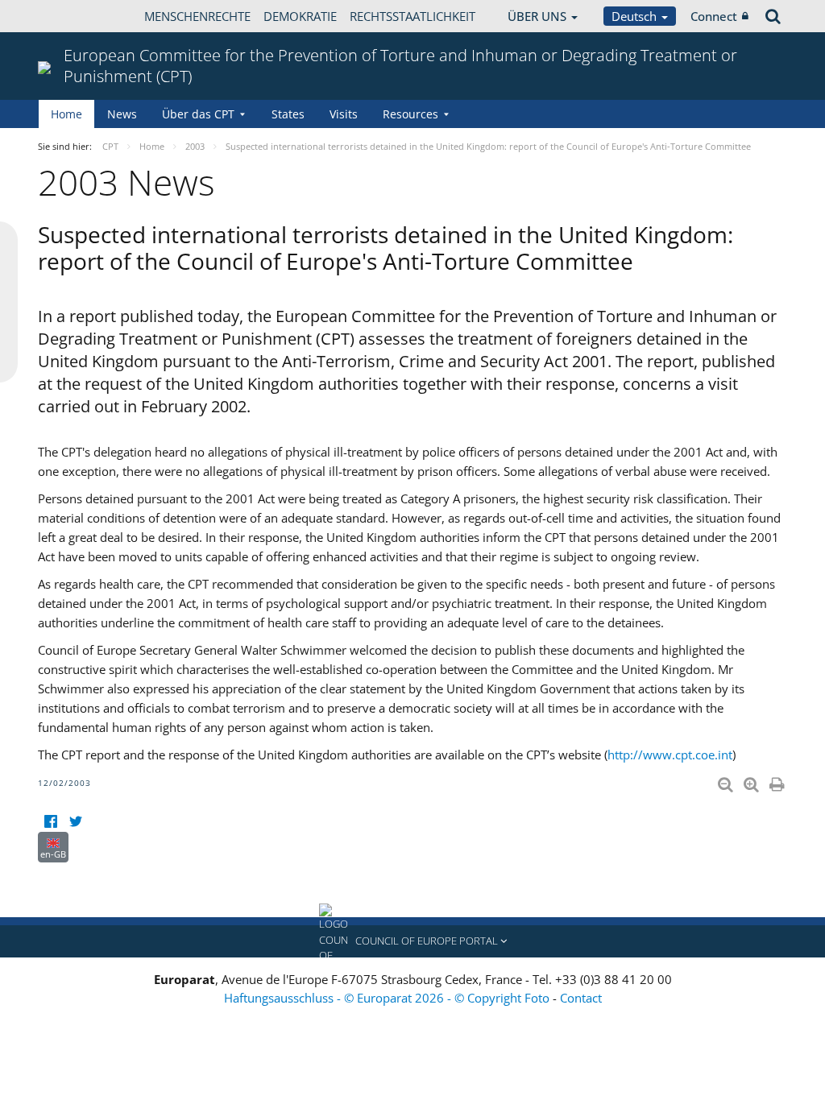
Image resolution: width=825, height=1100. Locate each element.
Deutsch (635, 16)
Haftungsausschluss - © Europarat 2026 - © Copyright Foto (388, 998)
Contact (581, 998)
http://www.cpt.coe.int (669, 754)
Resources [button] (410, 114)
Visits (344, 114)
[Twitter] (75, 821)
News (122, 114)
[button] (412, 941)
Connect (713, 16)
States (288, 114)
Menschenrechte (197, 16)
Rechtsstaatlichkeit (412, 16)
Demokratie (300, 16)
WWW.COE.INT (78, 16)
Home (66, 114)
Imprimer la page (778, 781)
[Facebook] (50, 821)
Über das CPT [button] (198, 114)
